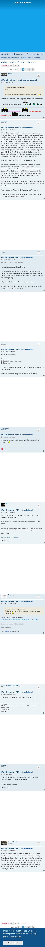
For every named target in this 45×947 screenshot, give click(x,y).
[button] (18, 69)
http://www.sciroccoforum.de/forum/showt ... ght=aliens (19, 619)
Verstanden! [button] (13, 943)
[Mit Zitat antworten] (38, 75)
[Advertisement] (22, 27)
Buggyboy (11, 594)
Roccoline (4, 121)
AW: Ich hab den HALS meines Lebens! (19, 80)
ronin (7, 503)
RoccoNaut (16, 685)
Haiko (10, 73)
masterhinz (4, 251)
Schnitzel (3, 765)
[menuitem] (3, 54)
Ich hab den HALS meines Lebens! (18, 62)
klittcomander (5, 428)
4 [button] (28, 69)
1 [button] (20, 69)
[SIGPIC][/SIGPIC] (6, 631)
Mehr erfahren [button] (15, 937)
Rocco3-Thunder (13, 842)
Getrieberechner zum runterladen (10, 537)
